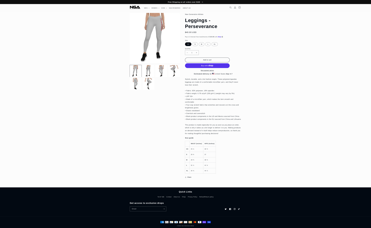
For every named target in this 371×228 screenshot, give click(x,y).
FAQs (184, 197)
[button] (146, 8)
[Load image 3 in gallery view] (161, 71)
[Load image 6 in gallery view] (148, 84)
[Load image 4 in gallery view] (174, 71)
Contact (168, 197)
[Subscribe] (164, 208)
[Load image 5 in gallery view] (136, 84)
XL (215, 44)
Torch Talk (160, 197)
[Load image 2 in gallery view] (148, 71)
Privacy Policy (192, 197)
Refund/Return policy (206, 197)
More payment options (207, 70)
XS (188, 44)
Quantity (187, 48)
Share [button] (189, 177)
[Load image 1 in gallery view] (136, 71)
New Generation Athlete (188, 225)
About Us (177, 197)
